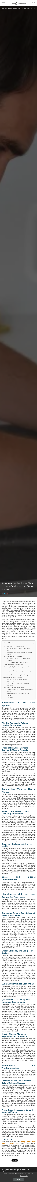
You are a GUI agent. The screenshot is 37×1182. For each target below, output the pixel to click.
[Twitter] (5, 594)
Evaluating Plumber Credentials (13, 677)
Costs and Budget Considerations (14, 664)
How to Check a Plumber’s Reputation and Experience (18, 684)
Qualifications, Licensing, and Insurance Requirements (17, 680)
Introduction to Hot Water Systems (14, 646)
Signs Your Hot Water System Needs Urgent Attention (18, 659)
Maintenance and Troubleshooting (14, 687)
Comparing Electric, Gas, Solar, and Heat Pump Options (19, 672)
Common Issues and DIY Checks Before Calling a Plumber (20, 690)
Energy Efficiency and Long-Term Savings (17, 675)
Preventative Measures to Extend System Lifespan (18, 694)
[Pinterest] (7, 594)
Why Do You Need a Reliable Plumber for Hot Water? (18, 649)
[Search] (33, 3)
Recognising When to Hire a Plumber (15, 656)
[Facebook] (3, 594)
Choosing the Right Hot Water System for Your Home (17, 668)
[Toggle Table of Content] (31, 643)
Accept (18, 1179)
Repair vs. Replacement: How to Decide (17, 662)
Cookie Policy (24, 1176)
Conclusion (10, 697)
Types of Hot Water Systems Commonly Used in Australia (19, 653)
